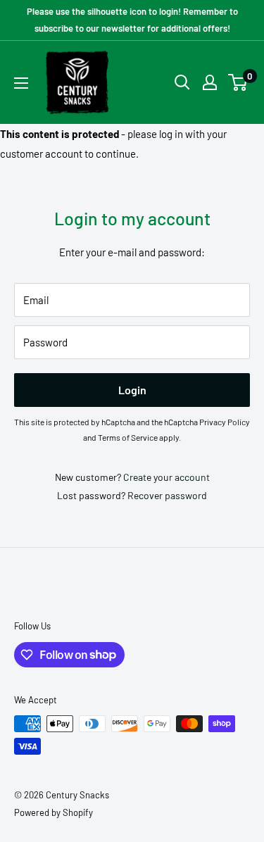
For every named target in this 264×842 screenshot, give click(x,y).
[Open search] (182, 82)
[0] (238, 82)
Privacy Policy (224, 422)
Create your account (166, 477)
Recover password (167, 495)
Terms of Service (128, 437)
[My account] (210, 82)
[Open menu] (21, 83)
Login (132, 389)
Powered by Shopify (53, 812)
